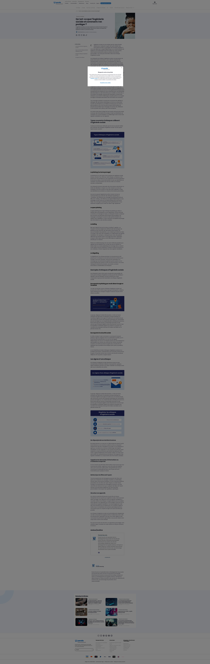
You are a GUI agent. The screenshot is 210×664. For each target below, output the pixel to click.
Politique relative (94, 78)
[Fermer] (121, 68)
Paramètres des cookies (105, 82)
